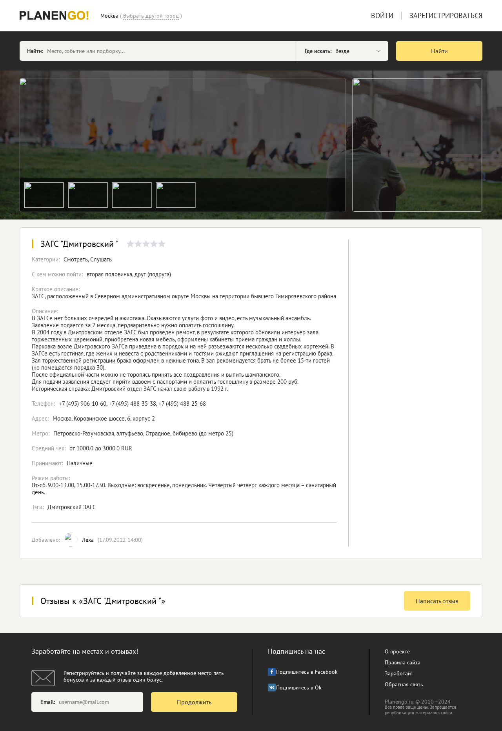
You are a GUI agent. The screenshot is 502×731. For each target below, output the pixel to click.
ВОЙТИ (382, 15)
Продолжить (194, 702)
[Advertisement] (415, 368)
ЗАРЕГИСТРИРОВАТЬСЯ (445, 15)
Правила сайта (402, 662)
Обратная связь (404, 684)
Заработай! (399, 673)
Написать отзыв (437, 601)
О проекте (397, 651)
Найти (439, 51)
